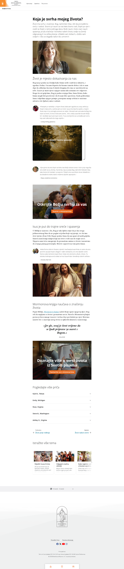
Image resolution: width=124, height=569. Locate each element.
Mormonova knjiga (51, 312)
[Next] (89, 462)
